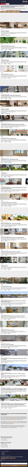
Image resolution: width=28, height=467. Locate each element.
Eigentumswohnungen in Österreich (13, 416)
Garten (8, 427)
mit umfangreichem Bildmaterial (6, 438)
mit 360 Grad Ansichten (5, 440)
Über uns (3, 452)
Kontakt (3, 454)
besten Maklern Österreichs (16, 421)
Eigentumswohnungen (14, 425)
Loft (9, 426)
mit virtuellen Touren (4, 439)
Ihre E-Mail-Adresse (3, 462)
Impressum (3, 453)
